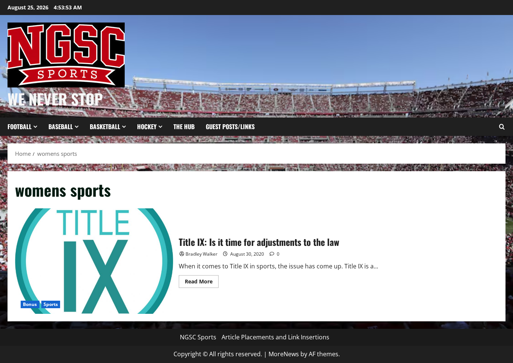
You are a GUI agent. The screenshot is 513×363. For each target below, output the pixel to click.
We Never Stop (55, 98)
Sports (51, 304)
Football (20, 126)
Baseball (60, 126)
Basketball (105, 126)
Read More (202, 282)
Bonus (30, 304)
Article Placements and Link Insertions (275, 337)
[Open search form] (501, 127)
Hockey (147, 126)
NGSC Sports (198, 337)
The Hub (184, 126)
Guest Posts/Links (230, 126)
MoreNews (284, 354)
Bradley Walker (201, 254)
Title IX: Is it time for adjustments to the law (94, 261)
